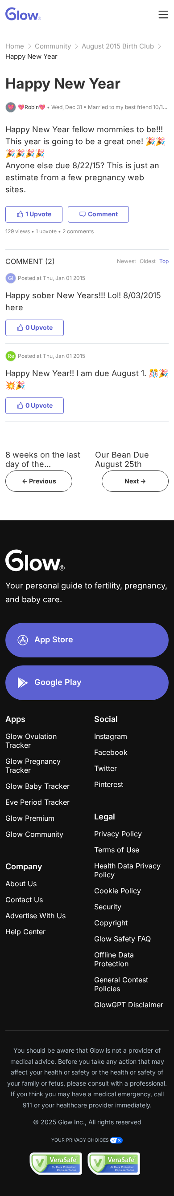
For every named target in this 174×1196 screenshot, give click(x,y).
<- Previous (39, 481)
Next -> (135, 481)
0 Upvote (39, 327)
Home (14, 46)
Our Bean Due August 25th (122, 459)
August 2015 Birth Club (118, 46)
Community (53, 46)
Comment (103, 214)
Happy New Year (31, 56)
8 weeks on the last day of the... (42, 459)
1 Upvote (38, 214)
